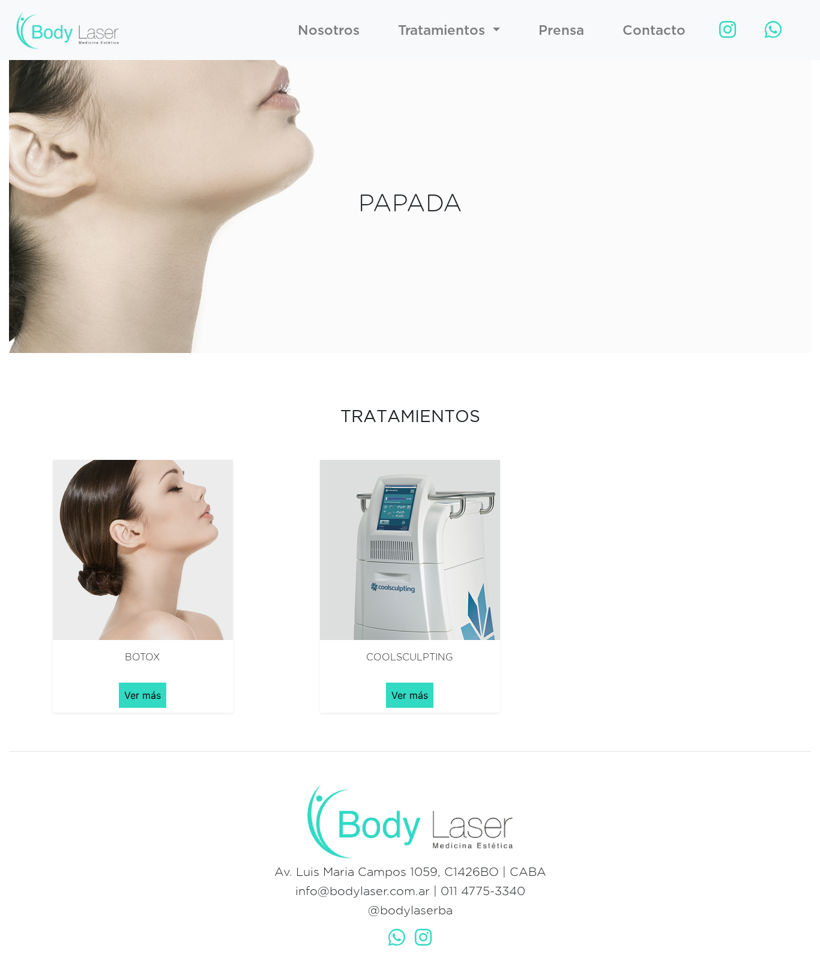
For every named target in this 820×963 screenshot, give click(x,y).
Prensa (561, 30)
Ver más (142, 695)
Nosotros (329, 30)
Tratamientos (443, 30)
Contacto (654, 30)
